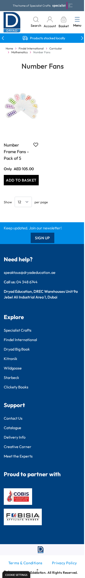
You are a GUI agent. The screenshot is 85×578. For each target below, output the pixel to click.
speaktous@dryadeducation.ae (29, 272)
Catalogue (12, 427)
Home (9, 48)
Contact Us (13, 418)
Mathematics (19, 52)
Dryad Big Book (17, 349)
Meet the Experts (18, 456)
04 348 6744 (27, 282)
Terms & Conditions (25, 562)
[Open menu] (77, 19)
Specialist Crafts (17, 330)
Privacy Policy (64, 562)
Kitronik (10, 358)
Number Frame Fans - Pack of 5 (16, 151)
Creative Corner (17, 446)
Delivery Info (15, 437)
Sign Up (42, 238)
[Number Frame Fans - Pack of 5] (21, 107)
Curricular (55, 48)
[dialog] (16, 574)
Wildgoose (13, 368)
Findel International (31, 48)
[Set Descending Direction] (35, 572)
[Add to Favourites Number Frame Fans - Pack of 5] (36, 144)
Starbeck (11, 377)
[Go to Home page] (12, 22)
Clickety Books (16, 387)
